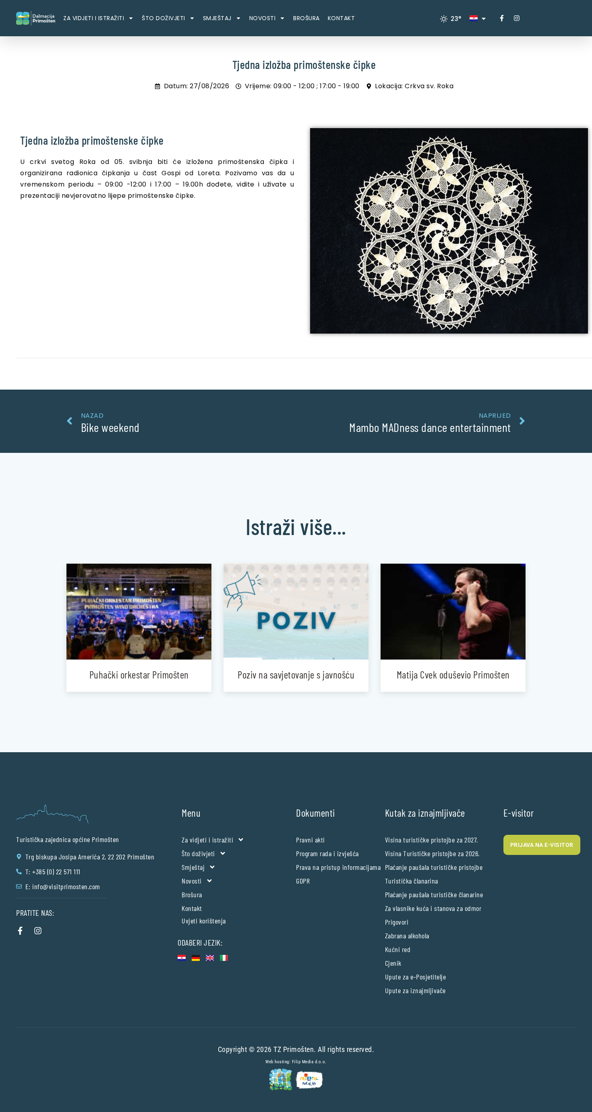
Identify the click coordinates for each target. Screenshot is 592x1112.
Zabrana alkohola (407, 935)
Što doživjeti (163, 18)
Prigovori (397, 921)
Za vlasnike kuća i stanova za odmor (433, 908)
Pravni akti (310, 839)
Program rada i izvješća (327, 853)
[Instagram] (516, 18)
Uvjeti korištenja (204, 920)
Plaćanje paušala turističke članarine (434, 894)
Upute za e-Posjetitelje (415, 976)
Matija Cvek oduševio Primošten (453, 674)
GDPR (303, 880)
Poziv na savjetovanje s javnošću (296, 674)
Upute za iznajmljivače (415, 990)
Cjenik (393, 962)
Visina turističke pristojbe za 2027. (431, 839)
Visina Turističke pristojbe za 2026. (432, 853)
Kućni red (398, 949)
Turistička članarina (411, 880)
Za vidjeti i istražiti (93, 18)
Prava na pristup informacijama (338, 867)
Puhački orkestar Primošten (139, 674)
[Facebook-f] (501, 18)
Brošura (306, 18)
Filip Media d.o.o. (309, 1061)
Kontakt (341, 18)
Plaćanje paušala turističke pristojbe (434, 867)
